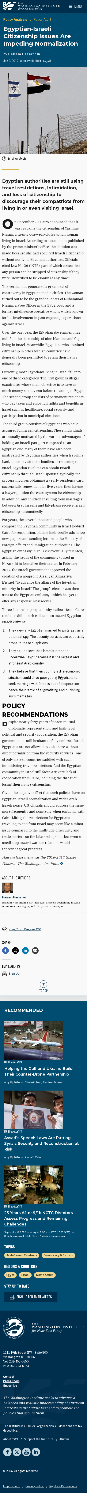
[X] (15, 950)
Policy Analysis (15, 19)
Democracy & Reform (58, 1255)
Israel (25, 1275)
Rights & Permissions (63, 1486)
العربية (47, 61)
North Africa (44, 1275)
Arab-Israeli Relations (21, 1255)
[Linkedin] (25, 950)
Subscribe (10, 1385)
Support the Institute (39, 1439)
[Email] (35, 950)
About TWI (11, 1439)
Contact (8, 1377)
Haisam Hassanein (24, 54)
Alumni (64, 1439)
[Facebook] (5, 950)
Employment (11, 1486)
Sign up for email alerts (34, 1296)
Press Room (11, 1381)
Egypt (10, 1275)
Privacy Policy (35, 1486)
